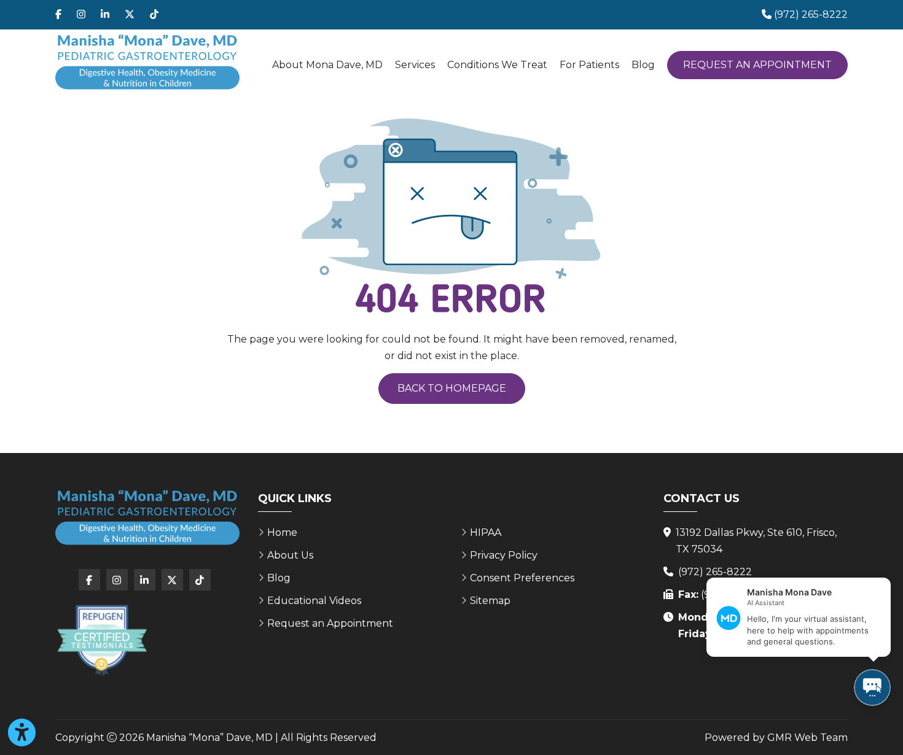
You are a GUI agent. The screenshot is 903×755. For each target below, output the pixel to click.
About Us (290, 555)
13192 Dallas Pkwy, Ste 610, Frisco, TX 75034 (756, 541)
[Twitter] (130, 14)
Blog (643, 65)
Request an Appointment (757, 65)
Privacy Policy (504, 555)
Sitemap (490, 600)
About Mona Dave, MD (327, 65)
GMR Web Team (807, 737)
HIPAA (485, 532)
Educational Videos (314, 600)
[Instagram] (81, 14)
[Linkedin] (105, 14)
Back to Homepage (451, 388)
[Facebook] (58, 14)
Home (282, 532)
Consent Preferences (522, 578)
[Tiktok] (154, 14)
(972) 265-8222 (715, 572)
